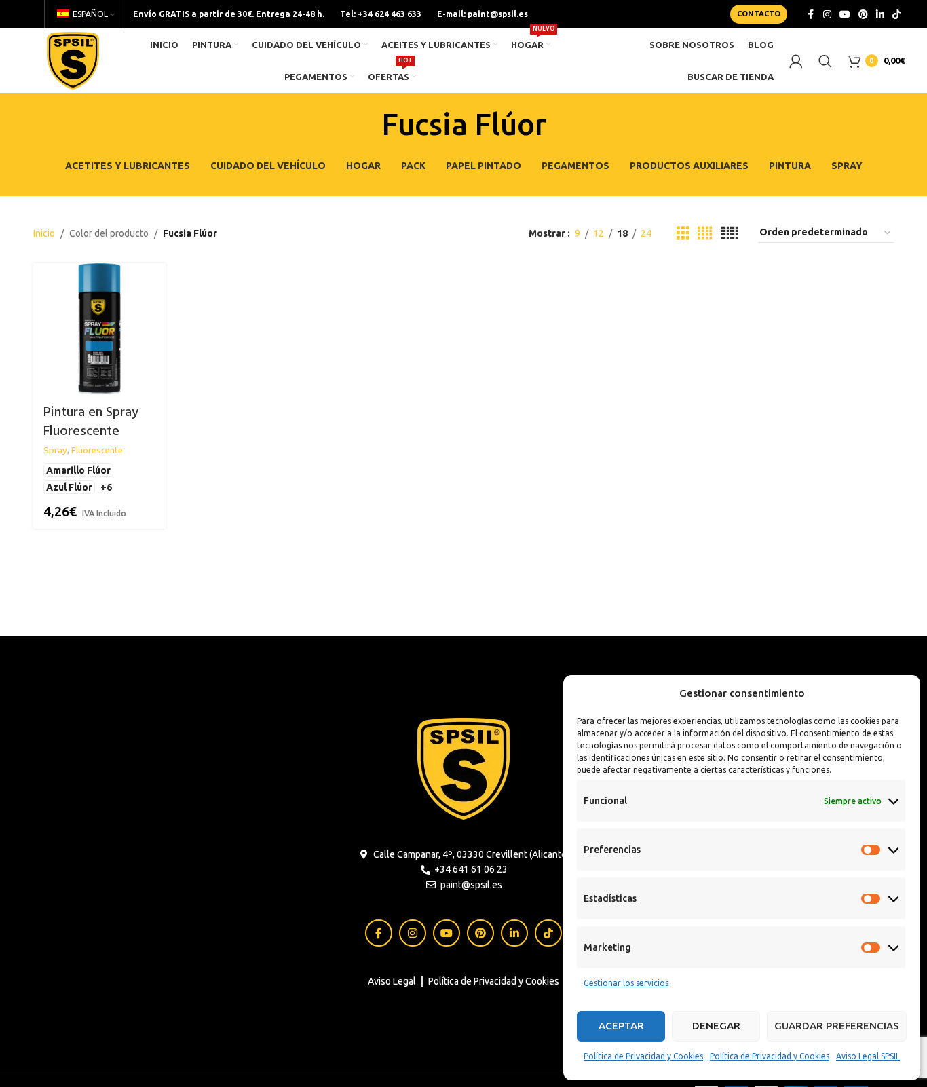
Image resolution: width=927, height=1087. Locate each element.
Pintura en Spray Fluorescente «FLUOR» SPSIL (90, 431)
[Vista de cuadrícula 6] (729, 233)
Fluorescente (97, 450)
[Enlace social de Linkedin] (880, 14)
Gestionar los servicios (626, 982)
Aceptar (621, 1025)
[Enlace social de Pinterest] (863, 14)
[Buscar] (825, 61)
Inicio (44, 233)
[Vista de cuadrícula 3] (683, 233)
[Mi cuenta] (796, 61)
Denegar (716, 1025)
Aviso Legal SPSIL (868, 1056)
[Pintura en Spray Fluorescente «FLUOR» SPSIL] (99, 329)
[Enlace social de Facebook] (811, 14)
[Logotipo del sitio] (73, 59)
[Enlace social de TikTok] (896, 14)
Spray (55, 450)
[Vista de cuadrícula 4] (705, 233)
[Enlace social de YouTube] (844, 14)
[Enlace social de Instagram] (827, 14)
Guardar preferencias (836, 1025)
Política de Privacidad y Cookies (643, 1056)
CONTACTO (758, 13)
